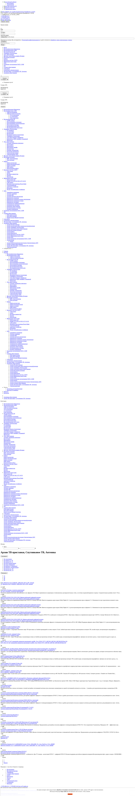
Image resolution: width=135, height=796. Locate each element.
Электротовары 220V (12, 154)
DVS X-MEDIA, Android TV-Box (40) (10, 672)
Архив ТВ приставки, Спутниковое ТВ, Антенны (20, 245)
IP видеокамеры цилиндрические (16, 123)
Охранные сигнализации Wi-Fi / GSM (14, 64)
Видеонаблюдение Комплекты (12, 49)
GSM (8, 779)
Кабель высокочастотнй (13, 164)
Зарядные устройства (12, 186)
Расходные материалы (13, 151)
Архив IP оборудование (13, 224)
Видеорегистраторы (12, 771)
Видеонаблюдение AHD (10, 50)
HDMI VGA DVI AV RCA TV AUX (16, 181)
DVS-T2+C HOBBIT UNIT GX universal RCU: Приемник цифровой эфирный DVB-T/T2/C (25, 679)
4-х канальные (14, 116)
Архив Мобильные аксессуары (15, 236)
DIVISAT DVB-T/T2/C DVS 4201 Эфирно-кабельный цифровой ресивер (20, 613)
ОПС (5, 63)
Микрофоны (10, 146)
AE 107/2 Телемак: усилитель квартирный (12, 591)
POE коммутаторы (12, 214)
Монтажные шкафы (12, 147)
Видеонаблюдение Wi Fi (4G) (14, 127)
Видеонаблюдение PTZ (13, 126)
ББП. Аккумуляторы (12, 158)
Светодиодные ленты (12, 153)
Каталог (6, 252)
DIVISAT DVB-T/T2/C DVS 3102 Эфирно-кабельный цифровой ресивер (20, 598)
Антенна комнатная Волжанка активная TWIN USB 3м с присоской (19, 694)
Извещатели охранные (13, 198)
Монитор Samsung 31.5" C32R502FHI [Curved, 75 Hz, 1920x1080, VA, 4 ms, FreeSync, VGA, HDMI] (27, 745)
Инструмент (10, 144)
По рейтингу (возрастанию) (11, 567)
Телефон (3, 32)
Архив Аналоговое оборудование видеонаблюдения (21, 226)
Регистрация (10, 3)
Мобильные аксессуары (10, 61)
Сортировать (4, 556)
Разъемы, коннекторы (12, 150)
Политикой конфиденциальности (31, 40)
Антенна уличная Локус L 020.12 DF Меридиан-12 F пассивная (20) (19, 723)
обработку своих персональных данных (61, 40)
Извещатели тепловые (13, 202)
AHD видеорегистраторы (13, 113)
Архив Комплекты (12, 233)
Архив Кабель (10, 231)
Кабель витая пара (12, 162)
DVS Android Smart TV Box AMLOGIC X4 (12, 657)
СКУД (8, 775)
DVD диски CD (11, 179)
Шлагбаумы (10, 177)
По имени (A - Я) (8, 560)
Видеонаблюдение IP (9, 51)
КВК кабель (10, 167)
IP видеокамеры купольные (14, 122)
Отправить (3, 41)
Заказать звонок (5, 21)
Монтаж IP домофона (12, 390)
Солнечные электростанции (11, 70)
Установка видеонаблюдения (14, 388)
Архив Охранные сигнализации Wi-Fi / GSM (19, 238)
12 (4, 575)
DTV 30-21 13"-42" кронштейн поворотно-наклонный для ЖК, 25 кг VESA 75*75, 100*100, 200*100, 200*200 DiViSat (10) (33, 642)
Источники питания (9, 57)
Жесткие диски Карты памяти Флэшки (14, 56)
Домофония (10, 772)
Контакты (6, 393)
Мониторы (10, 140)
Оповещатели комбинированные (15, 203)
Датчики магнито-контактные (15, 196)
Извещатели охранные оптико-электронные (18, 199)
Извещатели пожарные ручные (15, 200)
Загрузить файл (5, 35)
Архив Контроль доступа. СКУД (15, 234)
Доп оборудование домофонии (15, 137)
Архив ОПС (10, 237)
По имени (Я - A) (8, 562)
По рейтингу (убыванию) (10, 566)
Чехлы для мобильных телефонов (16, 189)
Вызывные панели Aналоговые (15, 134)
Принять (70, 794)
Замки (8, 172)
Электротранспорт (12, 247)
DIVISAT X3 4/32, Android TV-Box (10, 635)
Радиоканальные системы (14, 207)
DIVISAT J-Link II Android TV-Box (10, 628)
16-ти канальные (14, 115)
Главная (6, 251)
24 (4, 577)
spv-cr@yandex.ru (5, 18)
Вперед (6, 762)
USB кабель (10, 182)
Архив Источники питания (14, 230)
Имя (2, 29)
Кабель (6, 58)
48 (4, 578)
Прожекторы (10, 148)
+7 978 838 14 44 (5, 17)
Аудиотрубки (10, 132)
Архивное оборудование (10, 73)
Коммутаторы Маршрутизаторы (15, 217)
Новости (6, 391)
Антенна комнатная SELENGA (9, 716)
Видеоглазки (10, 133)
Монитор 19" (4, 738)
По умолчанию (8, 559)
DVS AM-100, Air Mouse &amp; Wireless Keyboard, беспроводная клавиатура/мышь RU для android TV (28, 650)
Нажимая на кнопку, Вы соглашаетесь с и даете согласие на (36, 40)
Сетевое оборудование (10, 67)
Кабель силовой (11, 165)
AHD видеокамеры (12, 112)
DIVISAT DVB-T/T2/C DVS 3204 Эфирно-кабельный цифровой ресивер (20, 606)
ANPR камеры (11, 120)
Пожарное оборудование (13, 206)
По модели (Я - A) (8, 570)
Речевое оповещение (12, 209)
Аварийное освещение (13, 192)
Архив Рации (10, 240)
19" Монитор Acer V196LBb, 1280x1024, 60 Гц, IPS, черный (17, 584)
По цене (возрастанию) (10, 563)
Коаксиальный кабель (13, 168)
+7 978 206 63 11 (5, 16)
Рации (11, 241)
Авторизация (10, 4)
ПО (5, 65)
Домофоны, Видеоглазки (10, 53)
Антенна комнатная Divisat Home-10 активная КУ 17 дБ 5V (16, 708)
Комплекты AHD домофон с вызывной (17, 139)
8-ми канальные (14, 118)
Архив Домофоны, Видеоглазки (15, 227)
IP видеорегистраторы (13, 125)
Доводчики (10, 171)
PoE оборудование (12, 216)
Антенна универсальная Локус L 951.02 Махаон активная (16, 730)
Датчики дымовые (12, 193)
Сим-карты (7, 68)
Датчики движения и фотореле (15, 143)
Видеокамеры (10, 769)
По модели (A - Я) (8, 569)
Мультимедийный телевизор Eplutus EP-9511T (13, 752)
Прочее (9, 175)
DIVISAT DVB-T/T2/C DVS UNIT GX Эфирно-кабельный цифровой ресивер (21, 620)
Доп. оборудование (9, 54)
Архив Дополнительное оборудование (17, 228)
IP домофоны (10, 130)
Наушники (10, 188)
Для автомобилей (11, 185)
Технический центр (12, 780)
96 (4, 580)
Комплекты (10, 776)
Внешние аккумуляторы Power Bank (16, 184)
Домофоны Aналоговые (13, 136)
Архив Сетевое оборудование (15, 244)
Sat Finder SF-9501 (5, 686)
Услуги (9, 778)
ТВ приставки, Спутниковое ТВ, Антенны (15, 71)
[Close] (1, 28)
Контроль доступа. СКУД (10, 60)
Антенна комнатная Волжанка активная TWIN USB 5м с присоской (19, 701)
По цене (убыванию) (9, 564)
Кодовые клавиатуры (12, 174)
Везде (5, 47)
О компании (10, 782)
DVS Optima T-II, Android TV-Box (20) (11, 664)
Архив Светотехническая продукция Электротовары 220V (22, 243)
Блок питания (10, 160)
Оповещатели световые (13, 205)
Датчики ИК (10, 195)
